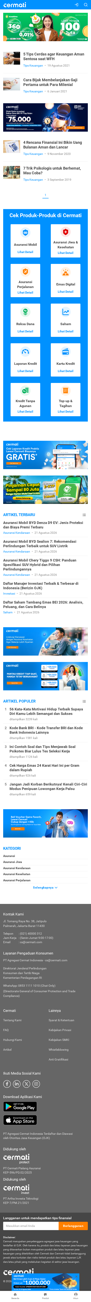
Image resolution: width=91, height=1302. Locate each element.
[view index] (84, 514)
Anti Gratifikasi (58, 1059)
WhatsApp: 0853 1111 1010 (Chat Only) (29, 985)
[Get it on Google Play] (45, 1106)
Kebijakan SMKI (59, 1040)
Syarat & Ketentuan (61, 1020)
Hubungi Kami (12, 1040)
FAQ (6, 1030)
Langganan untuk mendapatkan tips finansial (37, 1218)
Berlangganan (73, 1226)
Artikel (7, 1049)
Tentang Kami (12, 1020)
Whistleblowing (59, 1049)
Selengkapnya (43, 887)
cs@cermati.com (31, 942)
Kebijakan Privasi (60, 1030)
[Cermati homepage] (18, 1271)
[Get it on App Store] (45, 1120)
